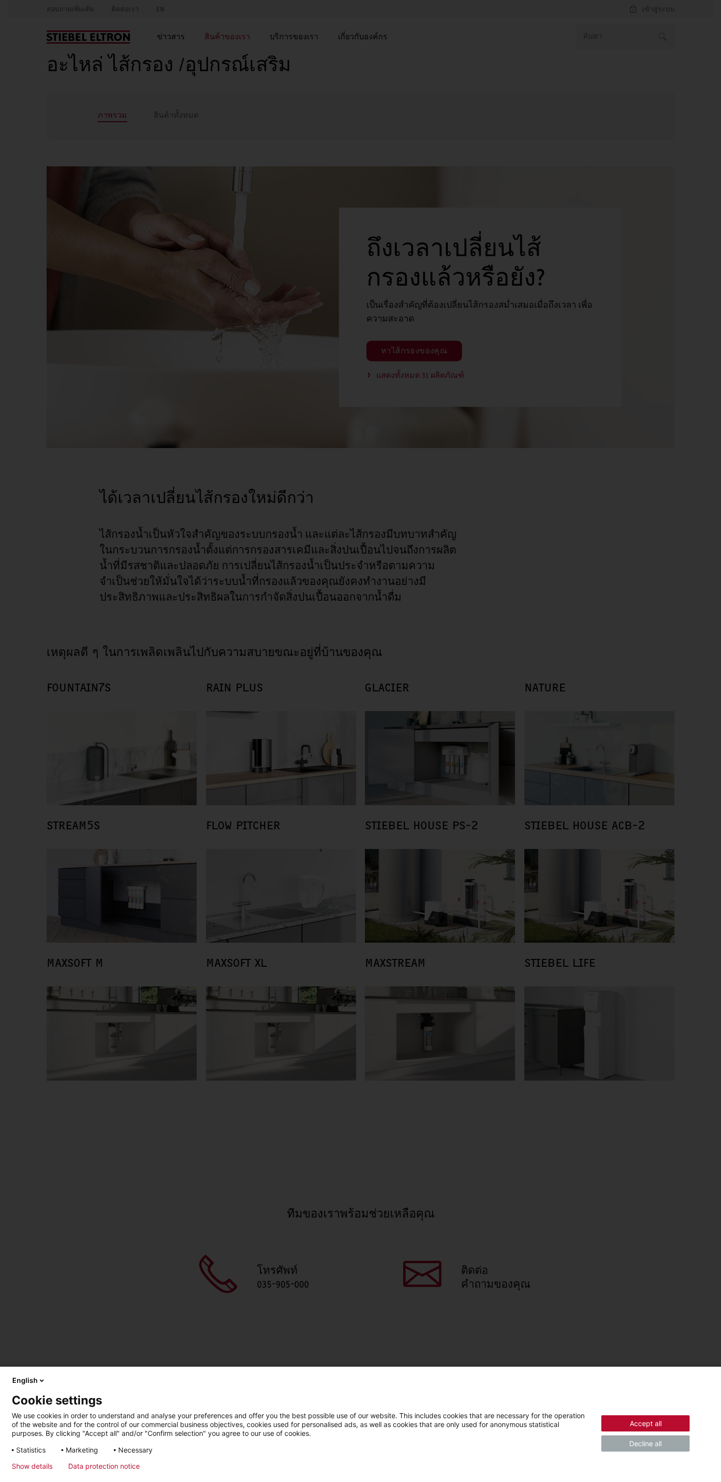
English (25, 1380)
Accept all (646, 1423)
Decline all (645, 1443)
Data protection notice (104, 1466)
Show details (32, 1466)
